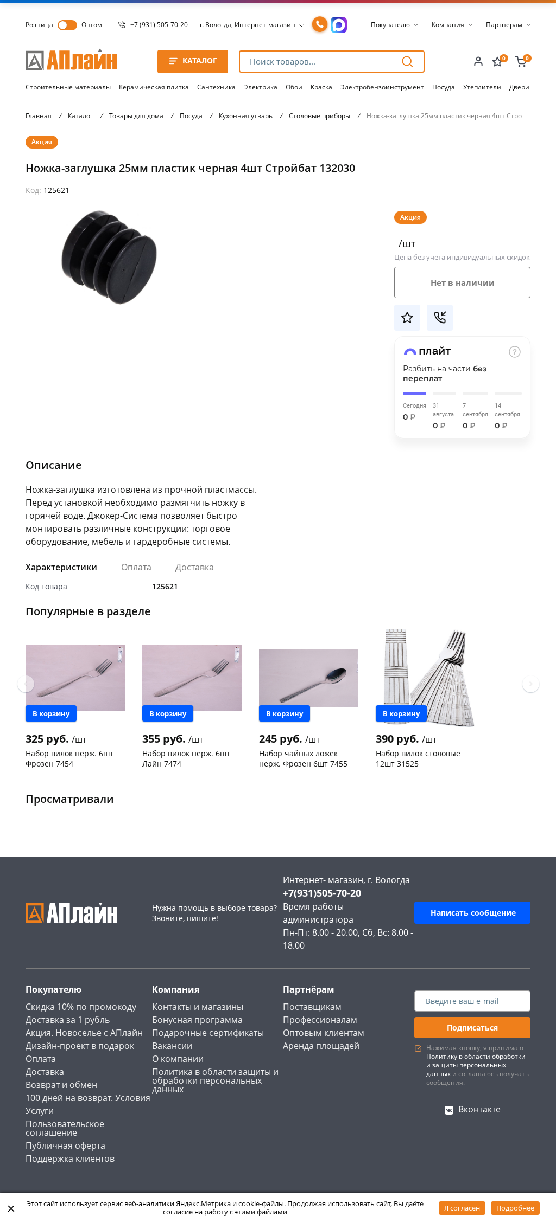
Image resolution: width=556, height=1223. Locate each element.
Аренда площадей (321, 1046)
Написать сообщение (473, 912)
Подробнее (515, 1208)
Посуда (443, 87)
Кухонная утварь (246, 115)
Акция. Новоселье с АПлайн (84, 1033)
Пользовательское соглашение (65, 1128)
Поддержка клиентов (70, 1158)
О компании (178, 1059)
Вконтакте (479, 1109)
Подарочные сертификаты (208, 1033)
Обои (294, 87)
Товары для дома (136, 115)
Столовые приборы (319, 115)
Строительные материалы (68, 87)
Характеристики (61, 567)
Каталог (80, 115)
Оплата (136, 567)
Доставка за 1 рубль (68, 1020)
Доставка (194, 567)
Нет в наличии (463, 282)
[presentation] (25, 683)
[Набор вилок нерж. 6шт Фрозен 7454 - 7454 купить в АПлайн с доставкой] (75, 678)
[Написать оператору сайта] (339, 25)
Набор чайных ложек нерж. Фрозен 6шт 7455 (303, 758)
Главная (39, 115)
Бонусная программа (197, 1020)
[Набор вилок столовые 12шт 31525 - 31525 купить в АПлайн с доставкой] (425, 678)
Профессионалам (320, 1020)
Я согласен (462, 1208)
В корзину (51, 713)
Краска (321, 87)
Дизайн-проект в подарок (80, 1046)
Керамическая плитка (154, 87)
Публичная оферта (65, 1145)
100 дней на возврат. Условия (88, 1098)
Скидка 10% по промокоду (81, 1007)
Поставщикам (312, 1007)
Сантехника (216, 87)
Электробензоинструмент (382, 87)
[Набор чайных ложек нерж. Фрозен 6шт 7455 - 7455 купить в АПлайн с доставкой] (308, 678)
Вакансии (172, 1046)
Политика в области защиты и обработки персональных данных (215, 1080)
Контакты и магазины (197, 1007)
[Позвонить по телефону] (320, 25)
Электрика (260, 87)
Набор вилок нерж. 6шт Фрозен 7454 (69, 758)
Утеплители (482, 87)
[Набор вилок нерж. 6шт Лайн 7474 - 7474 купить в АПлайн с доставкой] (192, 678)
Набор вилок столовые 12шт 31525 (418, 758)
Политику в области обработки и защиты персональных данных (476, 1065)
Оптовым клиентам (323, 1033)
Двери (519, 87)
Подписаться (472, 1027)
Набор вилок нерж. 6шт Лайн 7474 (186, 758)
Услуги (40, 1111)
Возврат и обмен (61, 1085)
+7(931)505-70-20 (322, 892)
